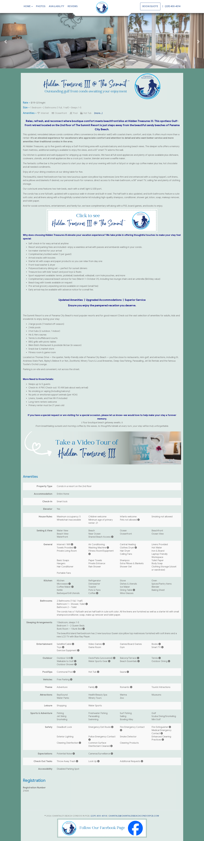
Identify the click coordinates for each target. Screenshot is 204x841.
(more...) (98, 113)
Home (27, 6)
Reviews (73, 6)
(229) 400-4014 (172, 6)
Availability (56, 6)
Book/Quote (150, 6)
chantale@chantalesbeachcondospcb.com (134, 816)
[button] (5, 40)
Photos (41, 6)
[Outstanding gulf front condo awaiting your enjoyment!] (102, 7)
